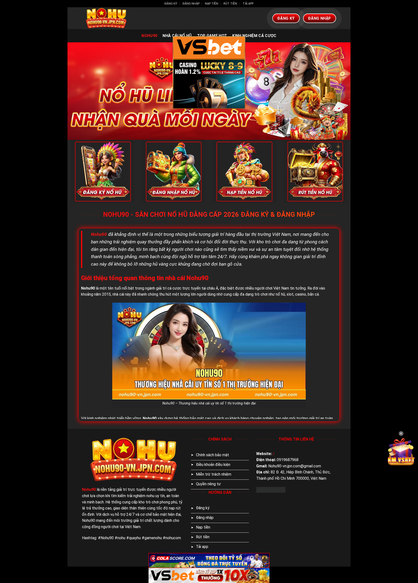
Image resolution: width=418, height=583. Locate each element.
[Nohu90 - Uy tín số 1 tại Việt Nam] (106, 18)
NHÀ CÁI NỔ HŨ (177, 35)
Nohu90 (149, 35)
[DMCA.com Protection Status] (270, 489)
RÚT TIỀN (230, 3)
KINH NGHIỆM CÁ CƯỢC (254, 35)
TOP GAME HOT (212, 35)
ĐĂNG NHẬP (191, 3)
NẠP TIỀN (211, 3)
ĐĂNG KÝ (170, 3)
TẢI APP (248, 3)
